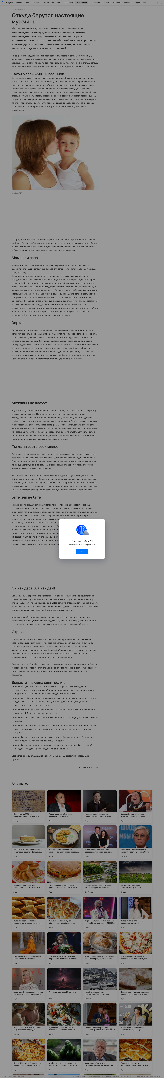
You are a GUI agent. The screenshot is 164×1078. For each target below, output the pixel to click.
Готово (82, 551)
